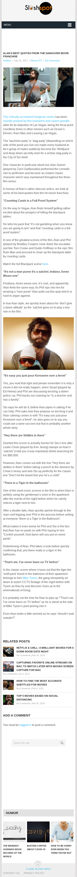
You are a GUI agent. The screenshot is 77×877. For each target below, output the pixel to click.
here (45, 264)
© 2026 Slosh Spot (38, 869)
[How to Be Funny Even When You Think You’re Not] (62, 831)
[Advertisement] (40, 37)
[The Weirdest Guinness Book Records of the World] (14, 831)
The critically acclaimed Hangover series (29, 116)
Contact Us (11, 873)
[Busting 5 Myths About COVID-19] (38, 831)
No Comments (52, 60)
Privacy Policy (34, 873)
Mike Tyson (30, 577)
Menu (7, 24)
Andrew (7, 60)
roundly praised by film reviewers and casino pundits (36, 120)
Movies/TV (36, 60)
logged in (25, 724)
